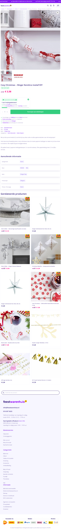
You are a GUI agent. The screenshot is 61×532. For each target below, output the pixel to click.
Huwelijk (5, 476)
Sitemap (5, 493)
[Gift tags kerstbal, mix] (15, 363)
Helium (5, 456)
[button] (58, 5)
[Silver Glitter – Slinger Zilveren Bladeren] (15, 249)
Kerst (16, 9)
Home (2, 9)
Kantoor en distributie (8, 495)
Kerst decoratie (23, 9)
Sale (4, 483)
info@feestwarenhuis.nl (11, 408)
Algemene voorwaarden (9, 502)
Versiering (5, 460)
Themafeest (6, 479)
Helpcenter (6, 434)
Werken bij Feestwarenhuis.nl (10, 491)
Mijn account (6, 440)
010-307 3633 (7, 411)
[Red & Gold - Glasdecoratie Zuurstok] (15, 326)
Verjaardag (6, 471)
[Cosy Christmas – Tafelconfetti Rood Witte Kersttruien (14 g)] (46, 287)
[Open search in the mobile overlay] (30, 392)
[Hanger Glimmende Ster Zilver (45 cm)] (46, 212)
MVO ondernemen (7, 498)
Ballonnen (5, 453)
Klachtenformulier (7, 445)
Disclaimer (5, 509)
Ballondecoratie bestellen (9, 488)
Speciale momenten (8, 474)
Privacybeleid (6, 504)
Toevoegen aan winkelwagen (35, 111)
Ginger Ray (7, 131)
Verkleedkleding (7, 465)
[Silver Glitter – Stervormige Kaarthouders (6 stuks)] (15, 212)
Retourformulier (7, 442)
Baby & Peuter (6, 469)
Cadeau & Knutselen (8, 458)
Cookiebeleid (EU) (7, 506)
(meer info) (22, 421)
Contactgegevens (7, 436)
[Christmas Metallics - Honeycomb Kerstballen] (46, 249)
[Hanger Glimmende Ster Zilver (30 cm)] (15, 287)
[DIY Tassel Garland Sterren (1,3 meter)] (46, 363)
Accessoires (6, 463)
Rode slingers (20, 133)
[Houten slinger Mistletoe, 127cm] (46, 326)
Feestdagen (9, 9)
